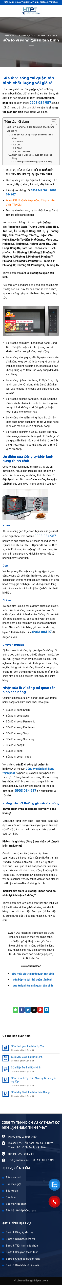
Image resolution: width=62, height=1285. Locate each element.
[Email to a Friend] (34, 1010)
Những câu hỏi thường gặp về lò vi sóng (34, 162)
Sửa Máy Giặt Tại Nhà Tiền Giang (30, 1092)
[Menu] (4, 11)
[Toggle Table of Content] (52, 122)
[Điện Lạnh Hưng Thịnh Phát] (31, 11)
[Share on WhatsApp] (15, 1010)
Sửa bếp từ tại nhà (16, 35)
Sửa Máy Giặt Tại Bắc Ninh (26, 1056)
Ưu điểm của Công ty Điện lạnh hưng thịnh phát (32, 136)
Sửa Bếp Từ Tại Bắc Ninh (26, 1067)
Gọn (18, 145)
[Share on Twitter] (28, 1010)
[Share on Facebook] (21, 1010)
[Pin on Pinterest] (40, 1010)
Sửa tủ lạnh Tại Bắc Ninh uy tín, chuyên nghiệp (33, 1080)
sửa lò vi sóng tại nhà (43, 35)
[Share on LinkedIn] (46, 1010)
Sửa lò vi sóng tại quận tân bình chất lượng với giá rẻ (31, 129)
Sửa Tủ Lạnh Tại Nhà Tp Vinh (28, 1046)
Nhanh (19, 141)
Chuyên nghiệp (23, 151)
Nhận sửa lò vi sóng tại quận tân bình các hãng (32, 157)
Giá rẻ (19, 148)
